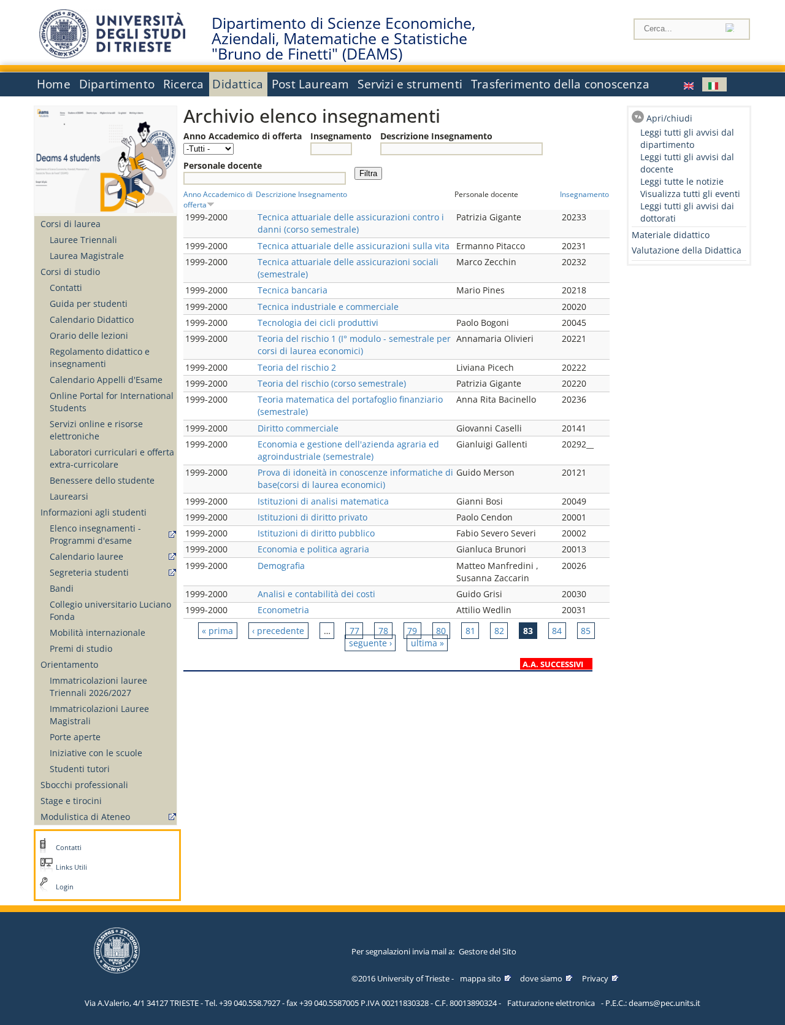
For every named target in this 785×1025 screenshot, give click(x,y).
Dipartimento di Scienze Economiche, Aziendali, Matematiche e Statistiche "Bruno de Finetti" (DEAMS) (343, 38)
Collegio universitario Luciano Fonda (110, 610)
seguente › (370, 643)
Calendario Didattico (92, 319)
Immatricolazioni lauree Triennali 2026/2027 (98, 686)
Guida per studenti (89, 303)
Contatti (66, 287)
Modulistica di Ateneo (85, 816)
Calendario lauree (86, 556)
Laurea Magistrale (87, 255)
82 (499, 630)
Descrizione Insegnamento (436, 136)
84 (557, 630)
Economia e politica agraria (313, 549)
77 (354, 630)
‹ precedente (278, 630)
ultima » (427, 643)
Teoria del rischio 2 (297, 367)
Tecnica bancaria (292, 290)
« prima (217, 630)
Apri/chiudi (669, 118)
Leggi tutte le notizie (682, 181)
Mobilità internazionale (97, 632)
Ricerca (183, 84)
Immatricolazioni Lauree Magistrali (99, 715)
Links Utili (71, 867)
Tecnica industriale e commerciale (328, 306)
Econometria (283, 610)
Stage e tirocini (71, 800)
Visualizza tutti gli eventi (690, 193)
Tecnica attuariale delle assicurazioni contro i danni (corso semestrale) (351, 223)
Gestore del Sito (487, 951)
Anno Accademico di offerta (242, 136)
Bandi (62, 588)
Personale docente (222, 165)
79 (412, 630)
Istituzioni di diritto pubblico (316, 533)
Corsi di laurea (70, 224)
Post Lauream (310, 84)
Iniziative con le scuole (96, 753)
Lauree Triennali (83, 240)
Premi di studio (81, 648)
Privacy (595, 978)
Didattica (237, 84)
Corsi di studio (70, 271)
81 (470, 630)
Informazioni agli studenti (93, 512)
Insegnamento (341, 136)
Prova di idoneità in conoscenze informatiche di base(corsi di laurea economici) (355, 478)
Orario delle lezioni (89, 335)
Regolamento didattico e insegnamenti (100, 357)
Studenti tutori (80, 769)
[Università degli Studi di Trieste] (112, 55)
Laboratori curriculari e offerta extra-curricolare (112, 458)
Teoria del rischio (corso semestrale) (332, 383)
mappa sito (480, 978)
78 (383, 630)
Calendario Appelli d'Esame (106, 379)
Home (54, 84)
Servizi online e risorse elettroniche (96, 430)
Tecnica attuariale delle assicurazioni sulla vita (354, 246)
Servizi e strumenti (410, 84)
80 (441, 630)
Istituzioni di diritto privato (312, 517)
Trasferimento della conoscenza (560, 84)
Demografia (281, 565)
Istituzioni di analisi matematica (323, 501)
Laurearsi (69, 496)
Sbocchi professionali (84, 785)
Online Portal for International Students (112, 402)
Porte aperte (75, 737)
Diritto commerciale (298, 428)
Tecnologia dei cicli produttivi (318, 322)
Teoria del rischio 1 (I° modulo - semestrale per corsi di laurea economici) (354, 345)
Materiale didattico (671, 235)
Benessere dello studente (102, 480)
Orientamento (69, 664)
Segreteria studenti (89, 572)
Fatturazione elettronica (551, 1002)
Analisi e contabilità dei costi (316, 594)
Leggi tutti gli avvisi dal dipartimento (687, 138)
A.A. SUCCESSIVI (553, 664)
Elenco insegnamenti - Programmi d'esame (95, 534)
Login (65, 887)
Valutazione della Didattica (686, 250)
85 (586, 630)
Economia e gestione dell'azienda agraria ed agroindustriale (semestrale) (348, 450)
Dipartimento (117, 84)
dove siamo (541, 978)
